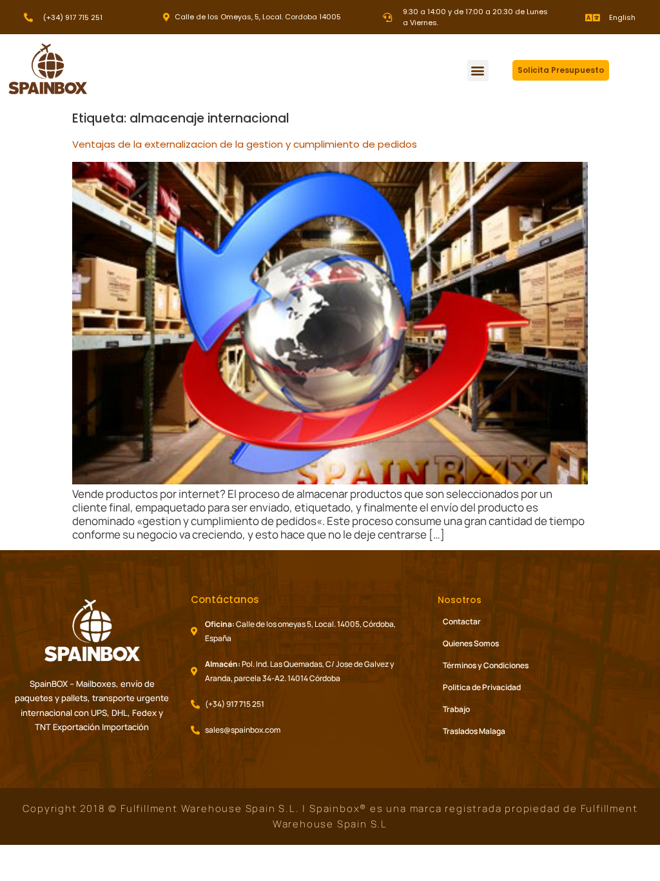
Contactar (462, 621)
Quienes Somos (471, 643)
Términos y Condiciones (486, 665)
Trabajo (456, 709)
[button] (478, 70)
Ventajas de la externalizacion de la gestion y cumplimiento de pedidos (244, 144)
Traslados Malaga (474, 731)
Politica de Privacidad (482, 687)
